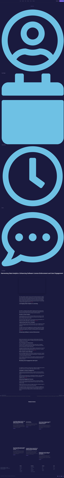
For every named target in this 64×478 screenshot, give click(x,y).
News (42, 468)
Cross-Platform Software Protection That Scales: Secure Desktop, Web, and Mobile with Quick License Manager (19, 422)
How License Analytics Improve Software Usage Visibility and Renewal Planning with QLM (19, 448)
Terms (54, 469)
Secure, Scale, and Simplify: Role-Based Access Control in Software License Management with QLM (44, 423)
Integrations (32, 470)
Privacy (54, 468)
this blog (21, 330)
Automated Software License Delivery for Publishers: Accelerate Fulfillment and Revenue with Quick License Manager (32, 449)
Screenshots (32, 469)
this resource (36, 320)
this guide (26, 377)
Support (43, 470)
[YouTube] (61, 476)
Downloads (21, 470)
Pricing (20, 469)
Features (21, 468)
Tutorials (32, 468)
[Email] (63, 476)
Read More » (14, 428)
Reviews (43, 469)
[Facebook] (57, 476)
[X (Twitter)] (59, 476)
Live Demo (21, 471)
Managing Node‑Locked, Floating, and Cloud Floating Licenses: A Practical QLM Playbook (44, 453)
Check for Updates (33, 471)
